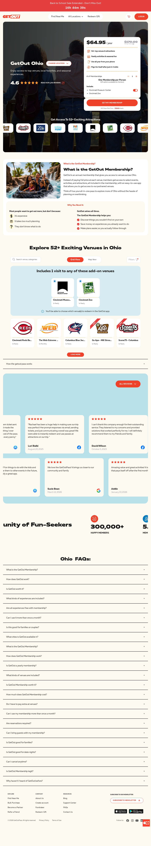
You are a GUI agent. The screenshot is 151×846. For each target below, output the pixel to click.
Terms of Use (56, 820)
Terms (117, 108)
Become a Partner (15, 807)
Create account (42, 803)
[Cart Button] (129, 16)
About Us (40, 798)
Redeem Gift (94, 16)
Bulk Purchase (14, 803)
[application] (146, 823)
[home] (11, 16)
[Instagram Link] (132, 820)
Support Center (69, 803)
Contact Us (68, 812)
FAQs (65, 807)
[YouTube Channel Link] (136, 820)
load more (75, 354)
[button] (76, 16)
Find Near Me (57, 16)
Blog (65, 798)
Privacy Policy (44, 820)
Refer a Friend (14, 812)
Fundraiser (40, 807)
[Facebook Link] (127, 820)
